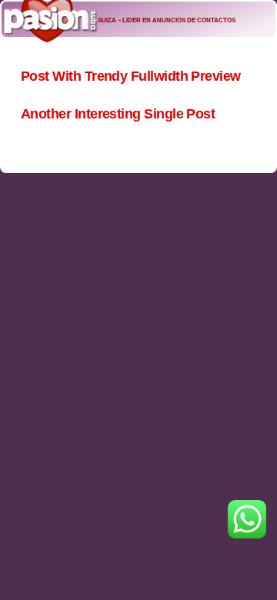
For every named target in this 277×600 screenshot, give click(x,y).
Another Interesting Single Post (118, 114)
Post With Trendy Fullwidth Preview (131, 76)
